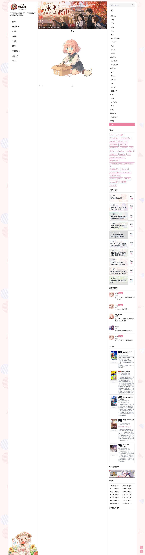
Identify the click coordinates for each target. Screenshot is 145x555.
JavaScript (114, 61)
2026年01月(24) (127, 494)
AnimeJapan (121, 151)
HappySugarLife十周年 (117, 157)
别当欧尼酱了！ (115, 169)
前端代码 (113, 57)
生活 (111, 95)
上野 (128, 154)
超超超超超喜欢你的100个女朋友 (120, 172)
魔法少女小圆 (114, 148)
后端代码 (113, 68)
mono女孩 (124, 148)
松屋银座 (122, 154)
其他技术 (114, 91)
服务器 (113, 87)
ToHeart (125, 169)
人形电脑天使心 (125, 138)
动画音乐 (123, 182)
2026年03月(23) (127, 492)
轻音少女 (120, 141)
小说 (112, 31)
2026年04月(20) (114, 492)
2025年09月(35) (127, 500)
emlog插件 (119, 135)
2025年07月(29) (127, 503)
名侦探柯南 (113, 144)
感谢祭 (113, 53)
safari (112, 135)
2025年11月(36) (127, 497)
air (126, 141)
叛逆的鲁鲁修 (114, 138)
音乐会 (113, 50)
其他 (111, 125)
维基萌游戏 (113, 117)
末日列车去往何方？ (116, 179)
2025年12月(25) (114, 497)
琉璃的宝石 (113, 154)
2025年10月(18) (114, 500)
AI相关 (112, 110)
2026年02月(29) (114, 494)
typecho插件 (114, 182)
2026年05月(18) (127, 489)
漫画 (112, 27)
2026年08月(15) (114, 486)
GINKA (112, 151)
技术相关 (113, 80)
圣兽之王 (127, 179)
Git (112, 83)
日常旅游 (114, 102)
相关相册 (122, 427)
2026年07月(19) (127, 486)
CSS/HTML (114, 65)
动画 (112, 20)
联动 (112, 46)
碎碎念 (112, 121)
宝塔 (131, 148)
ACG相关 (113, 16)
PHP (112, 72)
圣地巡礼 (114, 42)
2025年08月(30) (114, 503)
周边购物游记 (115, 38)
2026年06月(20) (114, 489)
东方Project (123, 144)
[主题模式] (141, 547)
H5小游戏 (113, 185)
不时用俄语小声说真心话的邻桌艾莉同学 (122, 165)
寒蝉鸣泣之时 (114, 161)
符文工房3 (130, 151)
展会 (112, 35)
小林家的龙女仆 (115, 176)
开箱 (112, 98)
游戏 (112, 23)
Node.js (113, 76)
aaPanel (112, 141)
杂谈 (112, 106)
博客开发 (113, 113)
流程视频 (128, 427)
